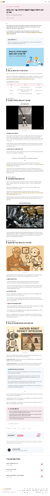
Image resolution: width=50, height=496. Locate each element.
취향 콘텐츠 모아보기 (35, 490)
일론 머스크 (39, 135)
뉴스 (17, 490)
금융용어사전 (42, 490)
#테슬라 (15, 428)
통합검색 (45, 2)
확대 (42, 64)
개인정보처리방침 (38, 492)
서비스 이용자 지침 (45, 492)
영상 (20, 490)
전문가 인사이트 (28, 490)
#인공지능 (23, 428)
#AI (19, 428)
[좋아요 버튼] (22, 492)
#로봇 (29, 428)
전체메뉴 (49, 2)
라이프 (12, 6)
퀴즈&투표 (23, 490)
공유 (27, 493)
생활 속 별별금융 (16, 6)
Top (42, 492)
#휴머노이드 (9, 428)
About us (46, 490)
